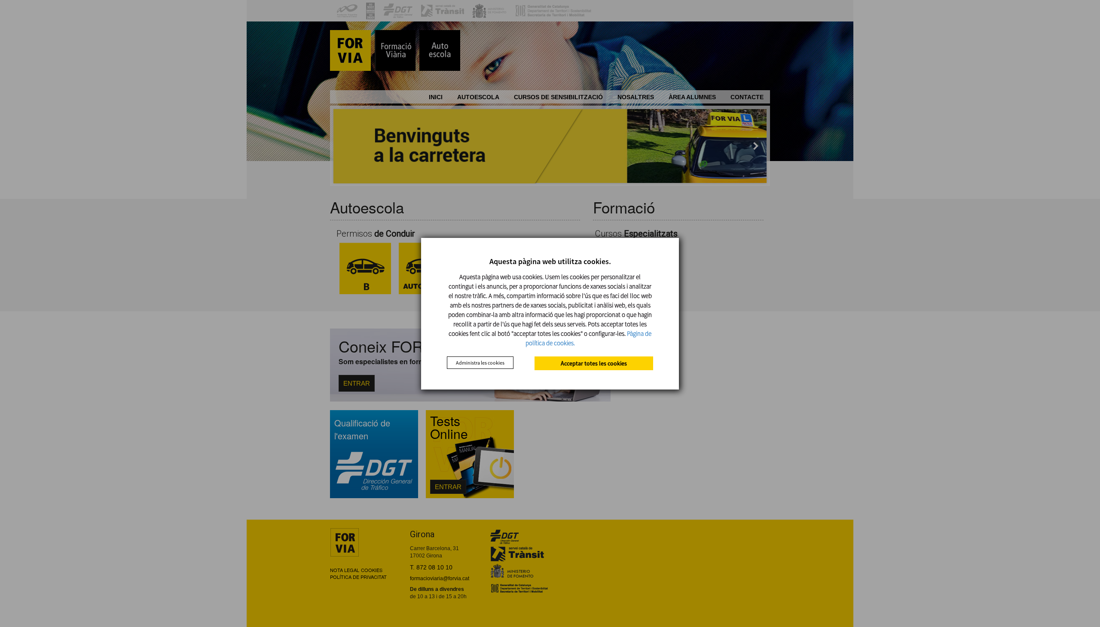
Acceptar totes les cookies (594, 363)
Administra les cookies (480, 362)
